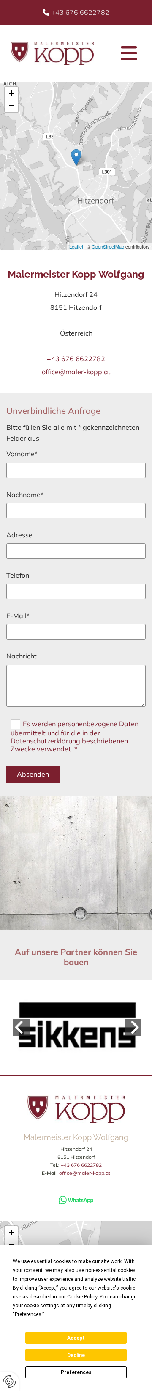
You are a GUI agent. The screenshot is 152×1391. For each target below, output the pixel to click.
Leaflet (76, 246)
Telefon (17, 575)
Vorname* (22, 454)
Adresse (19, 535)
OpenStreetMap (108, 246)
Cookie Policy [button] (82, 1297)
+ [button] (11, 93)
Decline (76, 1355)
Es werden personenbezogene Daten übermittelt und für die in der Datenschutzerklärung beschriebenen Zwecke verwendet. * (74, 736)
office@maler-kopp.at (76, 372)
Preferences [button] (28, 1314)
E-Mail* (18, 616)
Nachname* (24, 495)
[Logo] (52, 53)
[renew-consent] (9, 1381)
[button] (123, 53)
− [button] (11, 105)
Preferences (76, 1372)
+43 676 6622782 (80, 12)
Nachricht (21, 656)
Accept (76, 1338)
